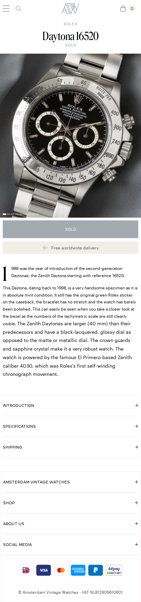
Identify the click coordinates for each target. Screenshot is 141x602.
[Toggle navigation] (6, 8)
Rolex (70, 24)
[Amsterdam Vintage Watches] (70, 8)
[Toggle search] (18, 8)
